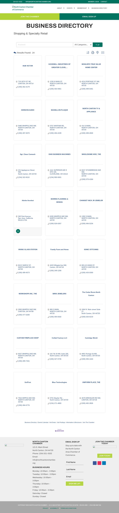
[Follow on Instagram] (99, 463)
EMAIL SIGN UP (89, 17)
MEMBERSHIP (82, 8)
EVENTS (69, 8)
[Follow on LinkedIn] (104, 463)
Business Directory (31, 422)
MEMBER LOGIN (93, 2)
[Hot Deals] (18, 233)
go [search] (98, 45)
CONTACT (104, 2)
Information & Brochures (73, 422)
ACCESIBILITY (54, 508)
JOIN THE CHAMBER (29, 17)
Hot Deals (53, 422)
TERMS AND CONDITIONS (68, 508)
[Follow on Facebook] (95, 463)
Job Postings (61, 422)
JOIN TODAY (104, 456)
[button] (15, 53)
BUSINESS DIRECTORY (99, 8)
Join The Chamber (88, 422)
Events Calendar (43, 422)
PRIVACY (45, 508)
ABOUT (59, 8)
